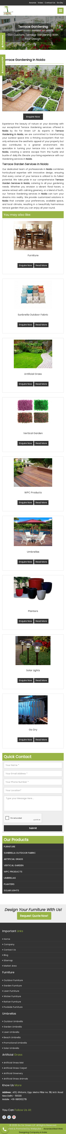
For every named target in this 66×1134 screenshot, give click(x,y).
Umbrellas (10, 877)
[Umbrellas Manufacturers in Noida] (33, 531)
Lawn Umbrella (11, 1032)
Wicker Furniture (12, 996)
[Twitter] (9, 1117)
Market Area (10, 965)
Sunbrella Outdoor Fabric (20, 852)
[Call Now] (4, 1129)
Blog (5, 955)
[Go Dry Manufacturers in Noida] (33, 709)
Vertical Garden (13, 865)
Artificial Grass (13, 859)
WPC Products (13, 871)
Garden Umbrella (12, 1026)
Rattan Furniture (12, 1001)
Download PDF (2, 64)
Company (8, 944)
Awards (32, 2)
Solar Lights (11, 890)
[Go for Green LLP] (10, 10)
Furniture (9, 846)
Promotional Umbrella (15, 1042)
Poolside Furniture (13, 1007)
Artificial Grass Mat (13, 1062)
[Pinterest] (14, 1117)
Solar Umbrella (11, 1048)
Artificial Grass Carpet (15, 1068)
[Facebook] (4, 1117)
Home (6, 939)
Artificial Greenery (13, 1073)
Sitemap (8, 960)
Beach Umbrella (12, 1037)
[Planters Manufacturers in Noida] (33, 588)
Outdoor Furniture (13, 980)
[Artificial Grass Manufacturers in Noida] (33, 354)
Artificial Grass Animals (15, 1078)
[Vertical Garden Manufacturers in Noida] (33, 411)
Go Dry (60, 2)
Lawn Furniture (11, 991)
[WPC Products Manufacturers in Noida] (33, 472)
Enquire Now (25, 265)
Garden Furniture (12, 985)
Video (40, 2)
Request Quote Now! (34, 916)
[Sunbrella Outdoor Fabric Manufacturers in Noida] (33, 294)
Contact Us (50, 2)
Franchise (2, 40)
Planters (9, 884)
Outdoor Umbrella (13, 1021)
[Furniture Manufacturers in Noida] (33, 235)
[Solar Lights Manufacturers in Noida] (33, 650)
